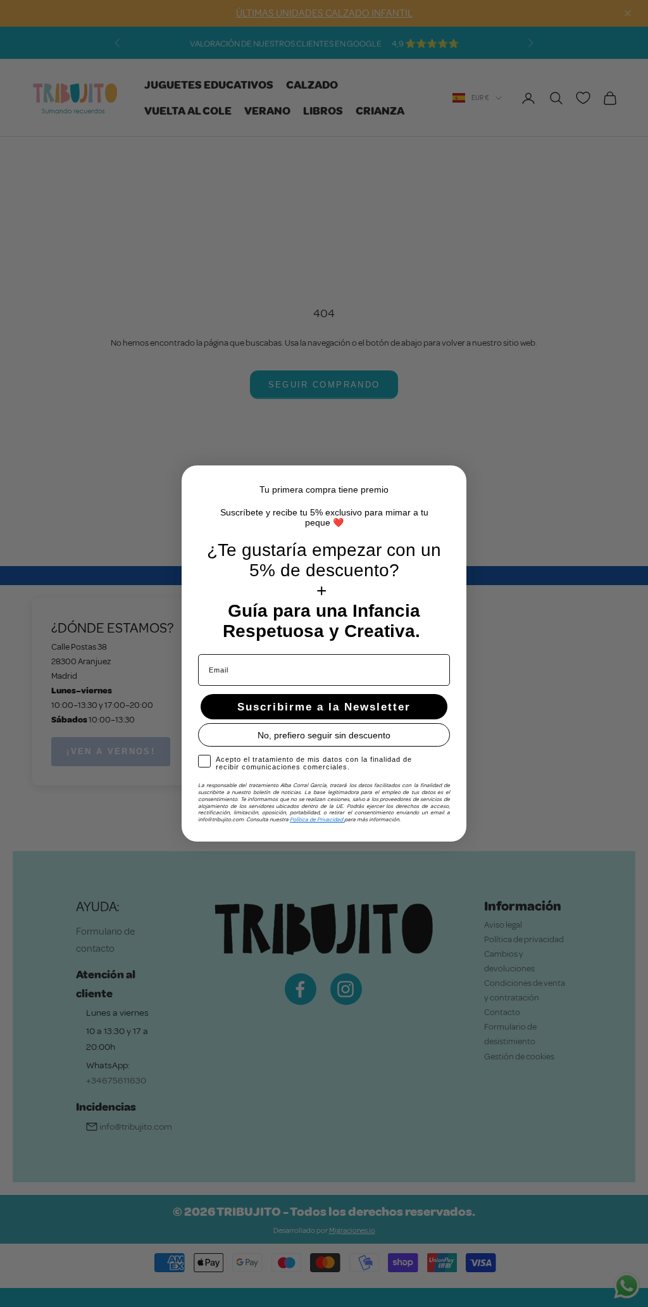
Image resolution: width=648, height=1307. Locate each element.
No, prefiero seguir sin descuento (324, 735)
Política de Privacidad (317, 819)
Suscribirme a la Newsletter (324, 707)
